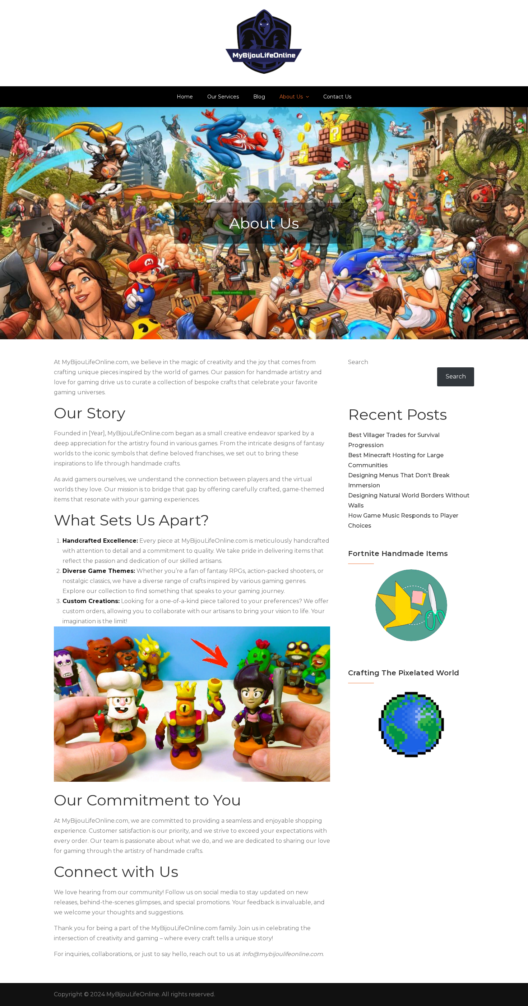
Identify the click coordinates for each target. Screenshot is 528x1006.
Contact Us (337, 96)
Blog (259, 96)
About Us (291, 96)
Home (185, 96)
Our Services (223, 96)
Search (358, 362)
